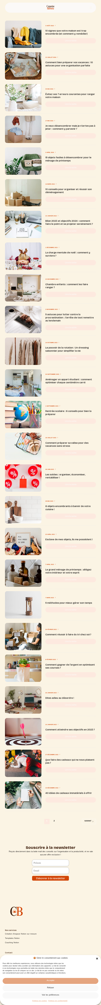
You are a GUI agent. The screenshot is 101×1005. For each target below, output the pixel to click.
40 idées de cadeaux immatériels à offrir (68, 793)
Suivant (87, 821)
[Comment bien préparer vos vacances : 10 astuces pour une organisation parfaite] (23, 66)
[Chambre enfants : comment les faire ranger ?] (23, 288)
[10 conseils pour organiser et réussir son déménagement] (23, 192)
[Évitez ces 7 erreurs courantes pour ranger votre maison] (23, 97)
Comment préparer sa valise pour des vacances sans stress (67, 444)
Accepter (50, 981)
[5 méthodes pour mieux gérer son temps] (23, 604)
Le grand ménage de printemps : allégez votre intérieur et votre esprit (68, 571)
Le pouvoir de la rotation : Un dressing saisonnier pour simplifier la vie (67, 349)
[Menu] (91, 7)
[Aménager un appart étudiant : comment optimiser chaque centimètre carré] (23, 383)
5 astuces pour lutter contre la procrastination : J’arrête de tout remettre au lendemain (69, 317)
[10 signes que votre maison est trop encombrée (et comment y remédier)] (23, 34)
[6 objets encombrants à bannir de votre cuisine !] (23, 509)
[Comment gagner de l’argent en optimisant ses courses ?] (23, 668)
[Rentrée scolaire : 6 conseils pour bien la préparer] (23, 414)
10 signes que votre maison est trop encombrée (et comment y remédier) (66, 32)
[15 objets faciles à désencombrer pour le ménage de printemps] (23, 161)
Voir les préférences (50, 995)
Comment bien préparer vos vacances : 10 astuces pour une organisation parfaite (69, 64)
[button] (97, 958)
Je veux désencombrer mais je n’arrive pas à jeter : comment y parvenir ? (70, 127)
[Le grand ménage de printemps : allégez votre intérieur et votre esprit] (23, 573)
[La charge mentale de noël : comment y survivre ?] (23, 256)
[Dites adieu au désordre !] (23, 700)
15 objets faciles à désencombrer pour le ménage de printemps (68, 159)
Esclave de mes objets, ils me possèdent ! (69, 539)
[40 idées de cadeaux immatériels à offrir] (23, 795)
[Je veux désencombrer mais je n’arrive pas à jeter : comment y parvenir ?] (23, 129)
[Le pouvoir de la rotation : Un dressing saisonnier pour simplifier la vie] (23, 351)
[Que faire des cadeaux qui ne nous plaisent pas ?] (23, 763)
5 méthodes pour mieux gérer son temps (68, 602)
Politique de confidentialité (57, 1001)
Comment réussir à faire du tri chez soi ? (68, 634)
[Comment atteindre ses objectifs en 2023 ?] (23, 731)
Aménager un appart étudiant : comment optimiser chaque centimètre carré (68, 381)
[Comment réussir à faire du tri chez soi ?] (23, 636)
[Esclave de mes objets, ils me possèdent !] (23, 541)
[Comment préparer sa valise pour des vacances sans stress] (23, 446)
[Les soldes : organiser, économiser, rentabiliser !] (23, 478)
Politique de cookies (39, 1001)
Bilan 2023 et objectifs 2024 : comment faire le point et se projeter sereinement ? (69, 222)
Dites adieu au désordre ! (59, 698)
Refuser (50, 988)
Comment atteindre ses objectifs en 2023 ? (70, 729)
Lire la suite (73, 40)
